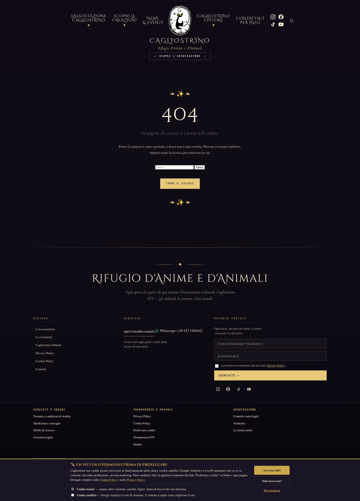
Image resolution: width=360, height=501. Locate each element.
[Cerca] (292, 21)
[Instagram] (272, 16)
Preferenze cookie (144, 430)
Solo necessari (272, 481)
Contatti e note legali (246, 416)
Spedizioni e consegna (46, 423)
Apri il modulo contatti (139, 331)
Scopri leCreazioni (124, 21)
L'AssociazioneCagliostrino (88, 21)
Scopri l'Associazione (180, 56)
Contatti (41, 369)
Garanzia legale (43, 437)
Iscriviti (229, 375)
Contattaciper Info (250, 20)
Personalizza (272, 490)
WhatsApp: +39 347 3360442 (181, 331)
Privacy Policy (45, 353)
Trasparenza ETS (144, 437)
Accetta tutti (272, 470)
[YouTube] (281, 24)
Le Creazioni (44, 337)
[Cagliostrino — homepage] (180, 20)
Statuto (137, 444)
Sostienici (239, 423)
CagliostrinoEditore (213, 21)
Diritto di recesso (43, 430)
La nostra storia (242, 430)
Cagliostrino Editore (48, 345)
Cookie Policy (45, 361)
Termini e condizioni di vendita (52, 416)
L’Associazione (45, 329)
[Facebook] (281, 16)
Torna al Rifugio (180, 183)
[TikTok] (272, 24)
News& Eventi (153, 20)
